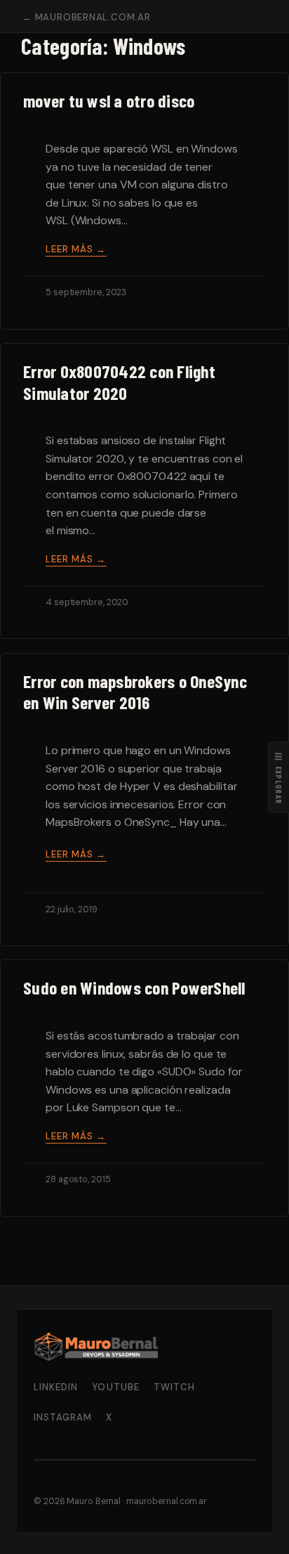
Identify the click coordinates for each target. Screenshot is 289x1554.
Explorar (278, 777)
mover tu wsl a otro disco (108, 100)
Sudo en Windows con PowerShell (134, 987)
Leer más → (76, 249)
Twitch (174, 1387)
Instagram (63, 1417)
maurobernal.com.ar (166, 1501)
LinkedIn (56, 1387)
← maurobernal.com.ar (86, 17)
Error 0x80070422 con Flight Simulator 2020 (119, 382)
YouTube (115, 1387)
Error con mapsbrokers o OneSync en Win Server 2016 (135, 692)
